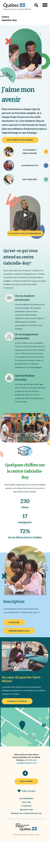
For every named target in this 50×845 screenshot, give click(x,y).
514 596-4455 (31, 760)
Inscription (26, 810)
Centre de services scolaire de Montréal (17, 9)
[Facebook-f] (25, 773)
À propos (26, 806)
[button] (45, 5)
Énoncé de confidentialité (26, 813)
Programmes (26, 798)
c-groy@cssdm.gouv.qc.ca (26, 763)
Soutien (26, 802)
